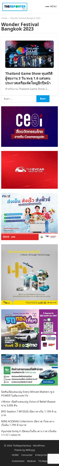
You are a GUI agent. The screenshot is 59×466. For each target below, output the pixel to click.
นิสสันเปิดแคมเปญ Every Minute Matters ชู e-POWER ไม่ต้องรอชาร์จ (28, 393)
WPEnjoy (30, 450)
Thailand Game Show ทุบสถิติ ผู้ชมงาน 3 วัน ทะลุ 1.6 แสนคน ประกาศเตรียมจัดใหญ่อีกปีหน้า (29, 78)
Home (4, 18)
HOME (15, 454)
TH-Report (43, 461)
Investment (18, 461)
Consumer (27, 454)
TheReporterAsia (22, 445)
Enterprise (41, 454)
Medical (31, 461)
